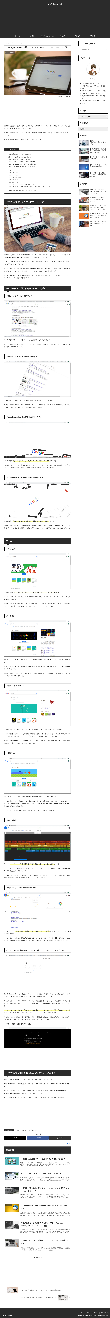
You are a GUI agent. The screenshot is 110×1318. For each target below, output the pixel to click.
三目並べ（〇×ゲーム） (18, 177)
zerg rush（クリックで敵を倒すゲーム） (22, 184)
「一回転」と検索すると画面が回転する (22, 161)
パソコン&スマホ (10, 1130)
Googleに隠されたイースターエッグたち (19, 154)
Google (18, 1130)
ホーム (83, 1312)
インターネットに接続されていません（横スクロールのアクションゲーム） (33, 186)
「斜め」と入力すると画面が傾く (20, 159)
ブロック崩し (15, 182)
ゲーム (9, 170)
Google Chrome (27, 1130)
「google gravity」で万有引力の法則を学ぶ (23, 164)
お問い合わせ (104, 1312)
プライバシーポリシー (93, 1312)
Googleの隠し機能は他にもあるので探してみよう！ (22, 190)
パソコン (35, 1130)
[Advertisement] (55, 21)
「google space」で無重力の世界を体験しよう (24, 166)
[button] (60, 1138)
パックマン (14, 175)
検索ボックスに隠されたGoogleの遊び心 (19, 157)
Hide (13, 149)
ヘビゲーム (14, 179)
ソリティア (14, 172)
